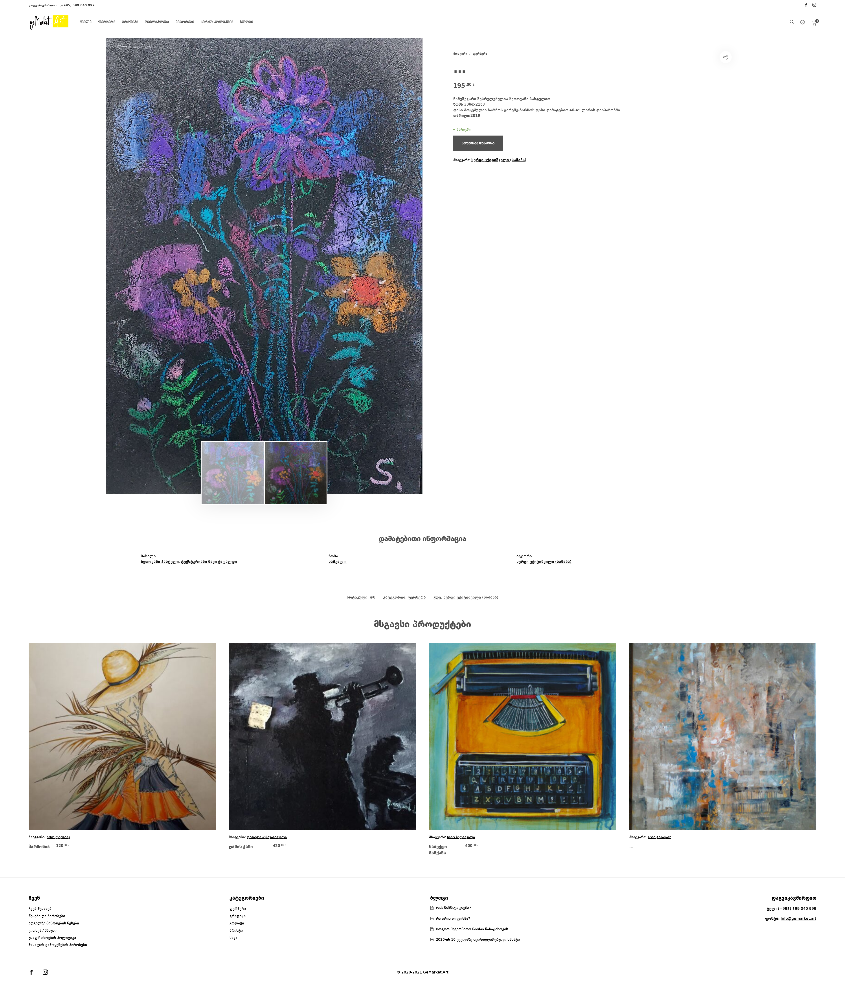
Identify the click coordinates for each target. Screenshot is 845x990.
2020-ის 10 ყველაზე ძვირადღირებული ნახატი (478, 940)
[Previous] (135, 266)
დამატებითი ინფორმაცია (422, 539)
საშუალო (338, 562)
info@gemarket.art (798, 919)
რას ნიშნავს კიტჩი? (453, 908)
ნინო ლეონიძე (58, 837)
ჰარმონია (39, 847)
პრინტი (236, 931)
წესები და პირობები (47, 916)
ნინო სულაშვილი (461, 837)
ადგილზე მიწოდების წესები (54, 923)
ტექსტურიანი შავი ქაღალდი (209, 562)
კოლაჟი (237, 923)
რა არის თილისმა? (453, 919)
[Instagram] (814, 5)
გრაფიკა (238, 916)
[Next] (393, 266)
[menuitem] (89, 22)
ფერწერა (480, 54)
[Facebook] (806, 5)
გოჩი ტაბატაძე (659, 837)
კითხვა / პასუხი (43, 931)
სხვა (233, 938)
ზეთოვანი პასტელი (160, 562)
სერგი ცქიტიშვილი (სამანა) (498, 160)
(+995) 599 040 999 (77, 5)
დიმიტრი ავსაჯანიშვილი (267, 837)
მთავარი (460, 54)
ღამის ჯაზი (241, 847)
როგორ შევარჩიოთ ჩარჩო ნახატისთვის (472, 929)
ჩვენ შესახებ (40, 909)
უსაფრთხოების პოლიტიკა (52, 938)
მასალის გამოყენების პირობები (58, 945)
